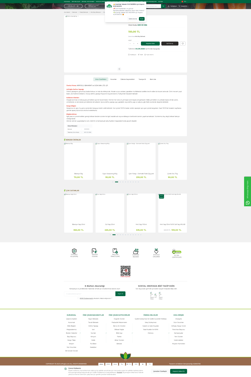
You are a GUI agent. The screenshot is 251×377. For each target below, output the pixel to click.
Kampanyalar (178, 333)
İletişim (71, 344)
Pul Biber (93, 344)
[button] (110, 234)
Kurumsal (67, 1)
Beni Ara (153, 79)
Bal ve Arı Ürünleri (119, 326)
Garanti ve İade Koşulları (151, 326)
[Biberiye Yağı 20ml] (78, 207)
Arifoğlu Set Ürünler (93, 6)
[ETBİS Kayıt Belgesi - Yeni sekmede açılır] (125, 271)
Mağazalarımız (100, 1)
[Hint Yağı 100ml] (141, 207)
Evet (141, 19)
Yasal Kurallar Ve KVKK (150, 329)
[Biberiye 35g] (78, 157)
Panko (119, 336)
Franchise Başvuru (150, 1)
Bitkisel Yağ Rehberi (88, 1)
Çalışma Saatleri (71, 319)
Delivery (150, 333)
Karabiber (93, 347)
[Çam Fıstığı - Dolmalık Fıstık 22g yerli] (141, 157)
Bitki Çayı (119, 333)
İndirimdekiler (178, 340)
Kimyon (93, 336)
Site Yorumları (71, 347)
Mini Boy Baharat (96, 12)
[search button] (163, 6)
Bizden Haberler (71, 333)
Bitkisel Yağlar (119, 329)
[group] (94, 44)
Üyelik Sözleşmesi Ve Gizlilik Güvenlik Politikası (150, 319)
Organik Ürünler (119, 319)
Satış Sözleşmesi (150, 322)
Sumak (93, 333)
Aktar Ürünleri (119, 340)
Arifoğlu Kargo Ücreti (178, 326)
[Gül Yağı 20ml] (109, 207)
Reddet (119, 372)
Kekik (93, 340)
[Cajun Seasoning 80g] (109, 157)
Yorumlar (113, 79)
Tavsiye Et (142, 79)
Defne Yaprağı (93, 326)
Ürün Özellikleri (100, 79)
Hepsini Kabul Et (179, 371)
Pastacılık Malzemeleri (119, 322)
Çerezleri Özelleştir (160, 371)
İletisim (160, 1)
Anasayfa (178, 319)
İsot (93, 329)
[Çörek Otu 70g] (172, 157)
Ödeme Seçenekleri (128, 79)
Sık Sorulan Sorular (71, 351)
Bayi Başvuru (71, 336)
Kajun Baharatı (93, 319)
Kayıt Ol (120, 294)
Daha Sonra (133, 19)
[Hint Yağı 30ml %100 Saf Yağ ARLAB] (172, 207)
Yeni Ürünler (178, 336)
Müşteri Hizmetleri (178, 344)
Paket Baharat (84, 12)
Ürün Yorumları (178, 322)
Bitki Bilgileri (76, 1)
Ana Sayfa (67, 12)
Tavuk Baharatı (93, 322)
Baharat (74, 12)
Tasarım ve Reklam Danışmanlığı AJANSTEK (185, 364)
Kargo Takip (71, 340)
